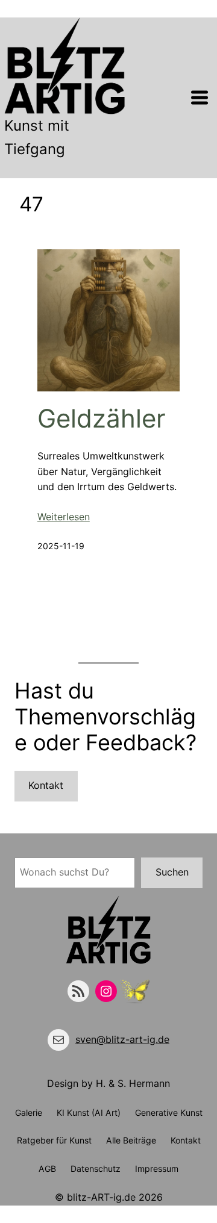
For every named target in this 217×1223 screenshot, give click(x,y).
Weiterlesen (63, 517)
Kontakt (45, 785)
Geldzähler (101, 418)
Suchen (172, 872)
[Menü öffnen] (199, 97)
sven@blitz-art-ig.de (122, 1039)
